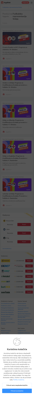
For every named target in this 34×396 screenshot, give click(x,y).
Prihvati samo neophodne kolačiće (17, 385)
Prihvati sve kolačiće (17, 391)
